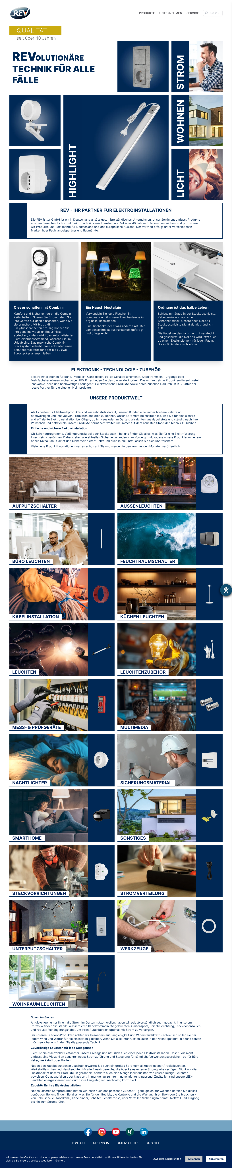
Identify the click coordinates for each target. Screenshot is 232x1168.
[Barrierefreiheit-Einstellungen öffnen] (226, 590)
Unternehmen (170, 13)
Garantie (153, 1143)
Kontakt (78, 1143)
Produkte (147, 13)
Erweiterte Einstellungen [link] (167, 1158)
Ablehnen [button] (194, 1158)
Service (193, 13)
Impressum (100, 1143)
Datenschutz (127, 1143)
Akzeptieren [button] (216, 1158)
